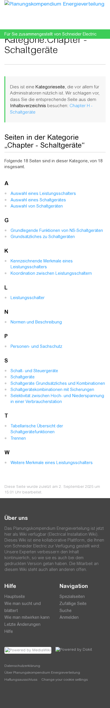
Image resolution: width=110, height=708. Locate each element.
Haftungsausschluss (20, 679)
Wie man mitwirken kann (27, 617)
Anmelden (69, 617)
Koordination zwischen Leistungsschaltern (51, 273)
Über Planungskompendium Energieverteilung (42, 672)
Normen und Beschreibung (36, 322)
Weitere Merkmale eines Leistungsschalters (52, 462)
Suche (66, 610)
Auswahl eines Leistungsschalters (43, 193)
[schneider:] (21, 696)
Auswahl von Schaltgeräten (37, 206)
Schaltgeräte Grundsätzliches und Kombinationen (58, 383)
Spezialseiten (72, 596)
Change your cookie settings (64, 679)
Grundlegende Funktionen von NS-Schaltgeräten (57, 230)
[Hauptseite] (54, 3)
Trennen (18, 438)
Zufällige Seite (73, 603)
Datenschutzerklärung (22, 666)
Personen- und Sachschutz (36, 346)
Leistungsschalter (28, 297)
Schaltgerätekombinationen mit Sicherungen (52, 389)
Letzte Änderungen (22, 624)
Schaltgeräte (23, 377)
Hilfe (8, 631)
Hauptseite (14, 596)
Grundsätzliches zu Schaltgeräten (43, 236)
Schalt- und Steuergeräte (34, 370)
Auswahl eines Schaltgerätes (38, 200)
